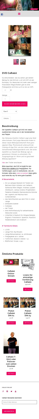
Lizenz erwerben (22, 173)
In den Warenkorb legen (14, 104)
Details (6, 118)
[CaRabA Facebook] (2, 14)
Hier (3, 162)
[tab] (6, 118)
